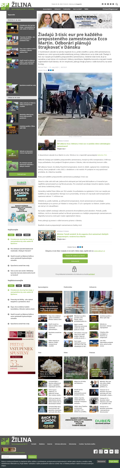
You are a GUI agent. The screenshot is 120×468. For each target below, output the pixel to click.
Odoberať (73, 241)
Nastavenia (101, 461)
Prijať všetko (114, 461)
